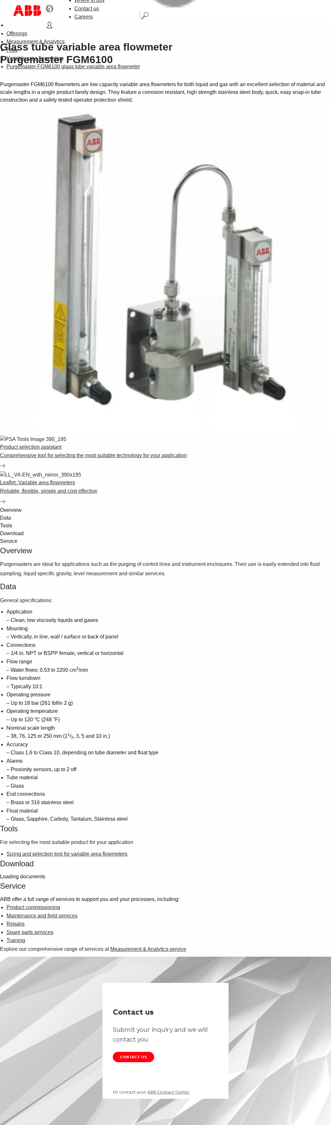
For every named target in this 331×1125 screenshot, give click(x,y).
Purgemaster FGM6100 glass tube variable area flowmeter (73, 66)
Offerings (16, 33)
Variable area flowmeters (34, 58)
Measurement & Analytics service (148, 949)
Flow (12, 50)
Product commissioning (33, 907)
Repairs (15, 924)
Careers (83, 16)
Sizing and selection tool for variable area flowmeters (66, 854)
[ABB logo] (27, 10)
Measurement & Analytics (35, 41)
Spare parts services (29, 932)
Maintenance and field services (42, 915)
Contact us (86, 8)
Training (15, 940)
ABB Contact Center (168, 1092)
